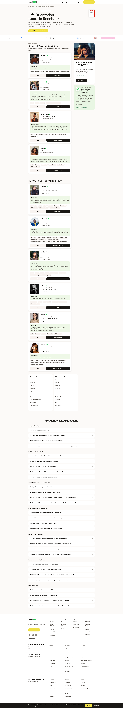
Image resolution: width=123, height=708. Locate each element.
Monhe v (43, 55)
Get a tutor (80, 80)
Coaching (51, 2)
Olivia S (42, 285)
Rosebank (53, 6)
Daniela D (43, 344)
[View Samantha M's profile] (34, 117)
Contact (70, 2)
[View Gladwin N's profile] (34, 222)
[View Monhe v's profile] (34, 59)
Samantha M (44, 114)
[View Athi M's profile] (34, 150)
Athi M (42, 148)
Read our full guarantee (81, 107)
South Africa (31, 6)
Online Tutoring (59, 2)
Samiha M (43, 252)
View (38, 75)
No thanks (96, 705)
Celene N (43, 186)
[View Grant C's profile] (34, 85)
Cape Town (47, 6)
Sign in (79, 2)
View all (32, 408)
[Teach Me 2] (32, 2)
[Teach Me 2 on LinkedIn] (33, 635)
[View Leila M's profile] (34, 318)
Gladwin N (43, 218)
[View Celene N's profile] (34, 190)
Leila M (42, 314)
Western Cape (39, 6)
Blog (66, 2)
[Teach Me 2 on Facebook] (29, 635)
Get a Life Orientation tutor (37, 30)
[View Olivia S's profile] (34, 289)
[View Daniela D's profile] (34, 348)
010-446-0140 (33, 638)
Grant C (42, 82)
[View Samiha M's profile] (34, 255)
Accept (88, 705)
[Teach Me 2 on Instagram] (36, 635)
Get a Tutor (88, 2)
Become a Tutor (43, 2)
